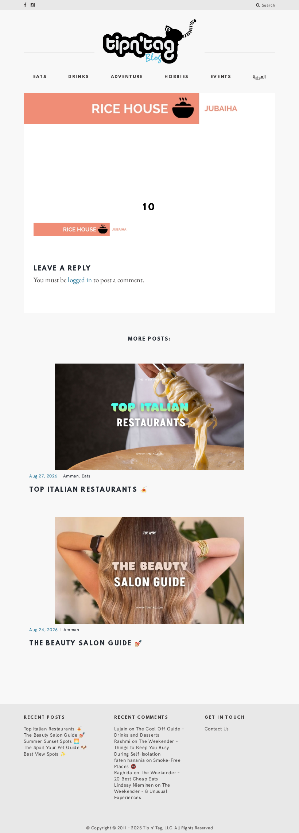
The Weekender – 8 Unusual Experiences (142, 791)
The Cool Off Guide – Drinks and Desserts (149, 731)
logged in (80, 280)
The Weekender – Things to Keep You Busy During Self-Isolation (146, 747)
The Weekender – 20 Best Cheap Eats (147, 775)
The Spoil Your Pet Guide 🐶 (55, 747)
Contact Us (217, 728)
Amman (71, 476)
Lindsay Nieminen (134, 785)
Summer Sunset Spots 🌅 (51, 741)
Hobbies (176, 77)
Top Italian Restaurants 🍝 (88, 490)
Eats (40, 77)
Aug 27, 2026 (43, 476)
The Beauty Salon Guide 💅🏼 (86, 644)
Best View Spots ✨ (45, 754)
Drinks (78, 77)
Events (221, 77)
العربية (259, 76)
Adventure (127, 77)
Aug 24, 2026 (43, 629)
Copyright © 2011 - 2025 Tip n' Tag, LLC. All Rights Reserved (152, 827)
